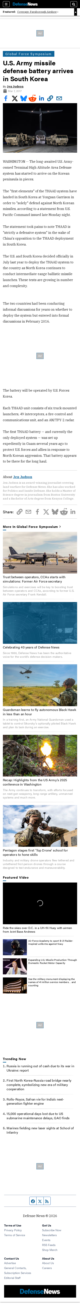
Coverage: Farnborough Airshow (37, 11)
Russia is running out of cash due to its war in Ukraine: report (40, 1068)
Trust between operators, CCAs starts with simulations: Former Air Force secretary (34, 579)
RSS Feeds (49, 1245)
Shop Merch (49, 1250)
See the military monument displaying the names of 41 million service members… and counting (52, 982)
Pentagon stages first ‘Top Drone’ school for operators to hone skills (35, 852)
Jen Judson (15, 86)
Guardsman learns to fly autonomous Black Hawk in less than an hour (39, 711)
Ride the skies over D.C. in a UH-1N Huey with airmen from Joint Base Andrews (37, 929)
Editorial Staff (12, 1278)
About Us (48, 1263)
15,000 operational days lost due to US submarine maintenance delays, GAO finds (38, 1115)
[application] (40, 903)
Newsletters (49, 1235)
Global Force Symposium (28, 53)
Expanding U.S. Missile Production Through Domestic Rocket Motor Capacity (52, 961)
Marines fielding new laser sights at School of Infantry (40, 1130)
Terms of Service (14, 1235)
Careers (47, 1268)
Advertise (10, 1263)
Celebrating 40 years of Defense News (31, 647)
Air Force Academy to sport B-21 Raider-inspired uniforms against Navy (50, 942)
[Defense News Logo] (25, 4)
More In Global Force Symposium (30, 527)
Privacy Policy (13, 1230)
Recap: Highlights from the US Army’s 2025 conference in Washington (35, 782)
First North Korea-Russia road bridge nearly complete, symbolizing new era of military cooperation (39, 1084)
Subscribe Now (51, 1230)
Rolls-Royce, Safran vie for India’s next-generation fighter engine (35, 1101)
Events (46, 1240)
